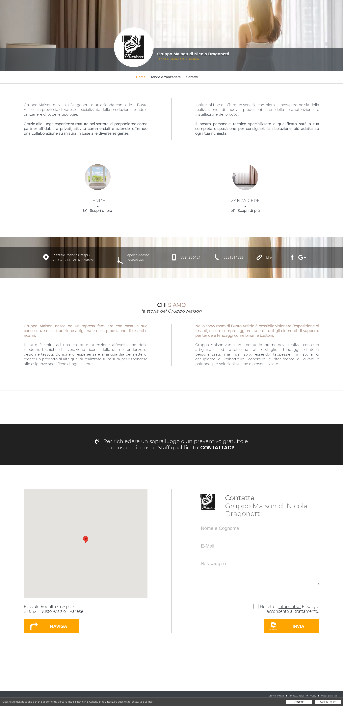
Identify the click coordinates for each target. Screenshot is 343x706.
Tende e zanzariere (165, 77)
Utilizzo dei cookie (329, 695)
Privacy (313, 695)
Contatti (192, 77)
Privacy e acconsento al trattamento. (293, 608)
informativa (289, 606)
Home (140, 77)
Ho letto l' (269, 606)
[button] (85, 539)
